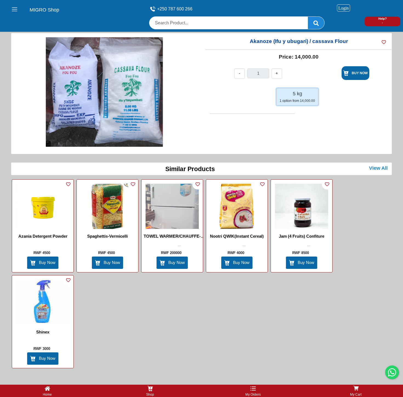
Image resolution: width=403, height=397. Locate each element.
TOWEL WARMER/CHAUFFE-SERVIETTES (172, 237)
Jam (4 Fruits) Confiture (301, 236)
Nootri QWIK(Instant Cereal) (237, 236)
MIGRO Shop (44, 10)
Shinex (42, 332)
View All (378, 168)
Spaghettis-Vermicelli (107, 236)
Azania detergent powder (42, 236)
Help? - (382, 20)
